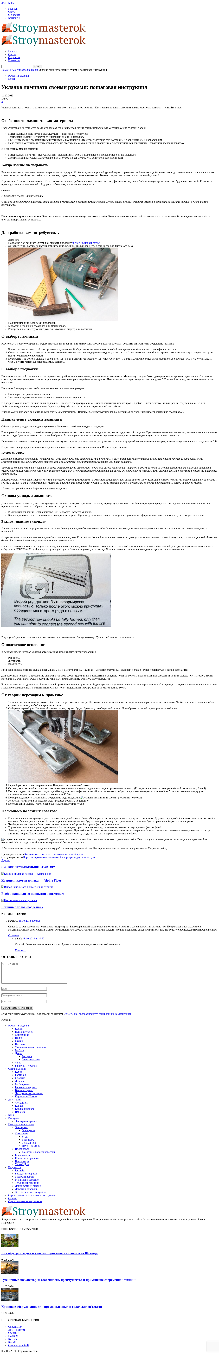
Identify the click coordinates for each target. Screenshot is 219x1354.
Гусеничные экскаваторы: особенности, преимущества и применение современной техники (68, 1280)
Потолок (20, 1044)
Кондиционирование (27, 1158)
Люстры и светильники (29, 1093)
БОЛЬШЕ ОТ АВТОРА (40, 867)
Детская (19, 1081)
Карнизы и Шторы (26, 1096)
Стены (19, 1040)
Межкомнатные (31, 1059)
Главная (12, 8)
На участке (14, 1167)
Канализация (22, 1155)
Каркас (19, 1105)
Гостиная (20, 1074)
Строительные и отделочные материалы (31, 1195)
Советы (12, 1198)
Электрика (21, 1127)
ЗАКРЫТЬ (7, 2)
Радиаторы (28, 1139)
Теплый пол (29, 1142)
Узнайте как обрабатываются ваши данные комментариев (98, 1013)
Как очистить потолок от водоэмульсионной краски (54, 854)
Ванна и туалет (24, 1031)
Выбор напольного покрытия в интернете (32, 893)
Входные (27, 1056)
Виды (25, 1136)
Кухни (19, 1028)
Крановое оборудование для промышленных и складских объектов (51, 1306)
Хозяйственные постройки (30, 1192)
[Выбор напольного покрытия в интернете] (27, 886)
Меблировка (22, 1084)
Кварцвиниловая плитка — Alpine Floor (31, 880)
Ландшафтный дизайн (28, 1185)
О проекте (14, 14)
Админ (5, 860)
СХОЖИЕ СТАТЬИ (13, 867)
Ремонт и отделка (18, 75)
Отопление (21, 1133)
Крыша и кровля (24, 1108)
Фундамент (21, 1102)
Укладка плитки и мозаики (31, 1047)
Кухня (18, 1071)
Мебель (19, 1050)
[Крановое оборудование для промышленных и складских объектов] (9, 1299)
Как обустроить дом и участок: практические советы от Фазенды (49, 1253)
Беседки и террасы (26, 1173)
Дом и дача (14, 1099)
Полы (11, 78)
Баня (11, 1114)
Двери (18, 1053)
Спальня (20, 1077)
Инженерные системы (21, 1124)
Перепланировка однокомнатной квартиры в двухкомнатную (59, 857)
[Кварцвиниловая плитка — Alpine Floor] (26, 873)
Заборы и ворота (24, 1176)
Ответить (13, 935)
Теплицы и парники (27, 1182)
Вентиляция (22, 1161)
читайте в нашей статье (86, 242)
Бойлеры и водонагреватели (38, 1151)
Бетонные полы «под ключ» (22, 907)
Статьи (12, 11)
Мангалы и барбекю (27, 1179)
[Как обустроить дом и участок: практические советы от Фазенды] (9, 1246)
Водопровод (22, 1148)
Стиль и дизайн (17, 1068)
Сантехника (22, 1034)
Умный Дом (22, 1164)
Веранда (20, 1111)
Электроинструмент (27, 1121)
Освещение (28, 1130)
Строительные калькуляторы (25, 1201)
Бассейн (19, 1170)
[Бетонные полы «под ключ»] (19, 900)
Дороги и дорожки (26, 1188)
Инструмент (15, 1118)
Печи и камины (31, 1145)
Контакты (14, 17)
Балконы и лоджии (26, 1065)
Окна (18, 1062)
